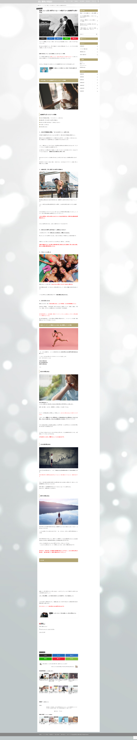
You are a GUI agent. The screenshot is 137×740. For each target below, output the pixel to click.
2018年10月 (82, 88)
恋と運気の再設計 (45, 1)
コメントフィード (83, 65)
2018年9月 (82, 91)
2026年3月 (82, 74)
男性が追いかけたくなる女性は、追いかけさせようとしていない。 (88, 25)
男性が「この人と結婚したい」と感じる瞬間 (88, 13)
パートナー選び (70, 1)
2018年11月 (82, 85)
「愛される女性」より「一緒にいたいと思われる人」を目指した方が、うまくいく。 (88, 29)
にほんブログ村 (42, 632)
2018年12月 (82, 82)
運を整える (76, 1)
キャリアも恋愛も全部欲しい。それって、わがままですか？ (88, 17)
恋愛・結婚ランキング (43, 626)
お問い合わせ (88, 1)
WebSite (56, 711)
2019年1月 (82, 79)
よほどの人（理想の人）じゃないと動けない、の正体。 (87, 21)
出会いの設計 (82, 1)
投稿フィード (82, 63)
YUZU (40, 705)
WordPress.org (82, 67)
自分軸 (65, 1)
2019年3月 (82, 76)
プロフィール (94, 1)
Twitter (61, 711)
